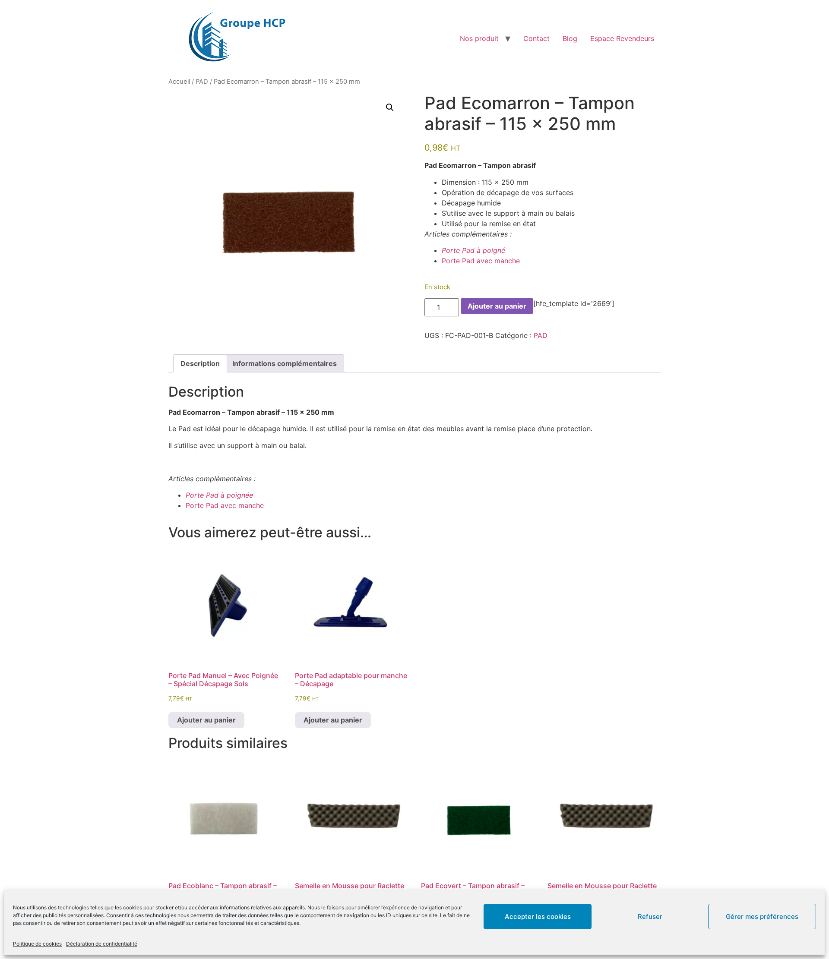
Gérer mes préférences (762, 916)
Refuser (650, 916)
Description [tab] (200, 363)
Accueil (179, 81)
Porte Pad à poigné (475, 250)
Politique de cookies (37, 943)
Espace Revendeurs (622, 38)
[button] (390, 107)
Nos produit (479, 38)
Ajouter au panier (497, 306)
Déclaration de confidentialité (101, 943)
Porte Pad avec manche (481, 260)
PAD (202, 81)
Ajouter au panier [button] (206, 720)
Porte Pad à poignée (220, 495)
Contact (536, 38)
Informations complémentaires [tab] (284, 363)
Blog (570, 38)
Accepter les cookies (538, 916)
